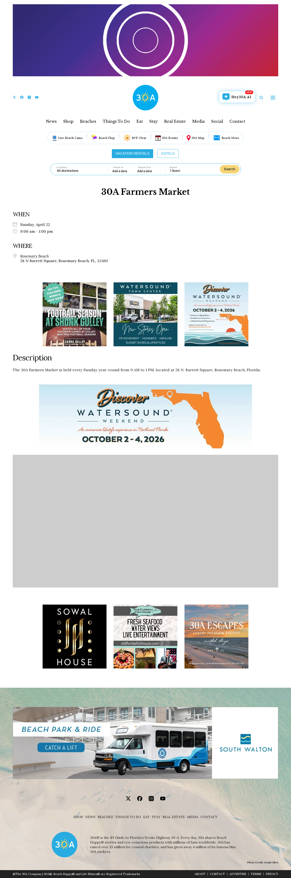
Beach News (230, 138)
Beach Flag (107, 138)
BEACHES (105, 817)
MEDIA (192, 817)
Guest (173, 167)
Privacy (272, 874)
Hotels (168, 153)
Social (217, 121)
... (125, 171)
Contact (237, 121)
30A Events (170, 138)
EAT (146, 817)
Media (198, 121)
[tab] (132, 153)
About (199, 874)
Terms (256, 874)
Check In (118, 167)
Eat (139, 121)
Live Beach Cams (70, 138)
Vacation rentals (132, 153)
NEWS (90, 817)
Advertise (237, 874)
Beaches (88, 121)
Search (229, 169)
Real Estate (175, 121)
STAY (156, 817)
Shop (68, 121)
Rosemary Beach (34, 256)
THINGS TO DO (128, 817)
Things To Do (116, 121)
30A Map (198, 138)
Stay (153, 121)
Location (61, 167)
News (51, 121)
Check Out (144, 167)
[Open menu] (273, 97)
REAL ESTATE (174, 817)
